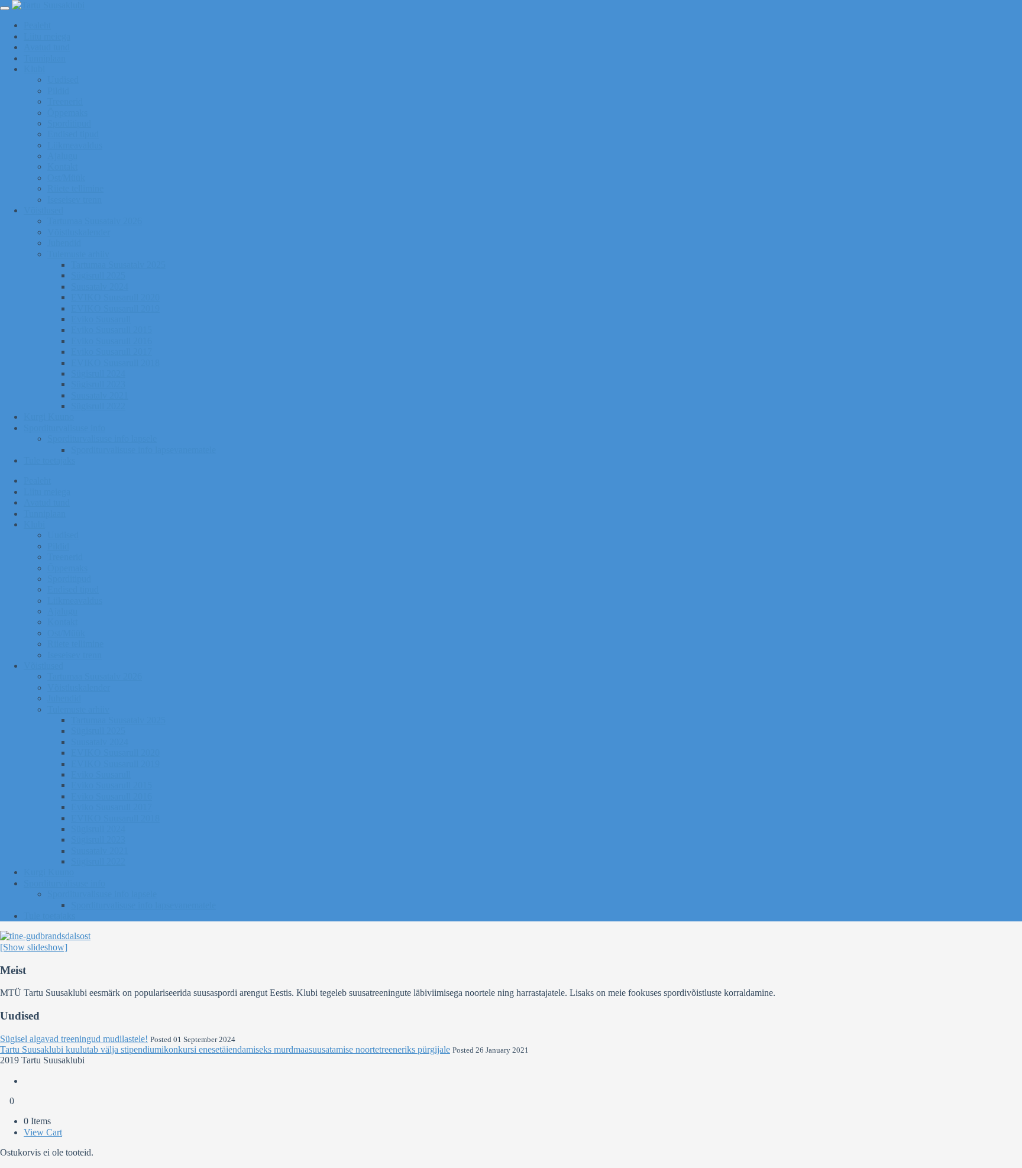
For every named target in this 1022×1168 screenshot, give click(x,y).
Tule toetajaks (49, 460)
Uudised (63, 80)
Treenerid (65, 101)
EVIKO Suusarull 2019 (115, 308)
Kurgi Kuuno (49, 417)
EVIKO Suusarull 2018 (115, 363)
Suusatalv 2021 (99, 395)
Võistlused (43, 210)
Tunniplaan (45, 58)
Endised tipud (73, 134)
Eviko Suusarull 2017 (111, 352)
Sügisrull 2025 (98, 275)
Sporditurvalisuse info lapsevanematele (143, 450)
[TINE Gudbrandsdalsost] (45, 936)
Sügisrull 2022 (98, 406)
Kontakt (62, 166)
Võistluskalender (78, 232)
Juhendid (64, 243)
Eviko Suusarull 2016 (111, 341)
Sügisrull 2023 (98, 384)
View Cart (43, 1132)
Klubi (34, 69)
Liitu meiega (47, 36)
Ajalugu (62, 156)
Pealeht (37, 25)
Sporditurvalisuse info (64, 428)
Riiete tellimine (75, 188)
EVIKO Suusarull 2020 (115, 297)
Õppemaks (67, 113)
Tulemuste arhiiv (78, 254)
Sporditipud (69, 123)
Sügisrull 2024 (98, 373)
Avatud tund (47, 47)
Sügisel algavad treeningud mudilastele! (74, 1039)
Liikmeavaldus (74, 145)
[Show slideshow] (33, 947)
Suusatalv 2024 (99, 287)
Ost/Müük (66, 178)
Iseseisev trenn (74, 200)
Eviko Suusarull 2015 (111, 330)
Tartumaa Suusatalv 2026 (94, 221)
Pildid (58, 91)
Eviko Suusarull (101, 319)
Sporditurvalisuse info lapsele (102, 438)
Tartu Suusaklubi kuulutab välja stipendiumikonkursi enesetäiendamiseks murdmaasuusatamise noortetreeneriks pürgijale (225, 1049)
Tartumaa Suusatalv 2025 (118, 265)
